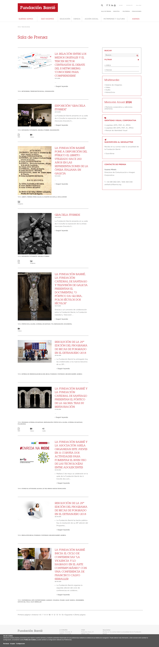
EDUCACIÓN (65, 19)
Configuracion (20, 644)
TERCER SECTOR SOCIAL (37, 91)
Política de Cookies (30, 640)
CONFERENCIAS (26, 600)
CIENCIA (76, 19)
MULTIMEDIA (126, 11)
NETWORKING (26, 91)
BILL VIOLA (26, 601)
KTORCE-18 (25, 488)
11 (52, 615)
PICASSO (62, 600)
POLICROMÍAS (22, 424)
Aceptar (12, 644)
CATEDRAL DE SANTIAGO (43, 324)
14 (60, 615)
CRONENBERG (80, 600)
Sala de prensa (26, 26)
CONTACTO (129, 5)
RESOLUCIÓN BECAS (27, 535)
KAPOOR (20, 601)
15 (62, 615)
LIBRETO (24, 197)
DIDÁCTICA (116, 11)
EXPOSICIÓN (25, 130)
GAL (137, 5)
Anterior (35, 615)
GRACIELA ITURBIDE (43, 130)
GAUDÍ (67, 600)
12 (54, 615)
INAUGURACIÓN (54, 130)
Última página (79, 615)
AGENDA (136, 19)
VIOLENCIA (56, 600)
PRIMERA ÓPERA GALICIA (34, 197)
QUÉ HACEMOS (47, 19)
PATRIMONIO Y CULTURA (114, 19)
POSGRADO (53, 374)
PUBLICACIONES (136, 11)
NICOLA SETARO (62, 197)
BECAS (48, 374)
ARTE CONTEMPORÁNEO (38, 600)
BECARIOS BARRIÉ (71, 374)
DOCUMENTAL (68, 324)
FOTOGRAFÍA (33, 130)
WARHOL (72, 600)
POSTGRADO (61, 374)
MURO (121, 5)
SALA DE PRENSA (106, 11)
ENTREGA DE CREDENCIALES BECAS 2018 (33, 374)
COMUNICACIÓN (49, 91)
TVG (52, 324)
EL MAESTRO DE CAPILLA (49, 197)
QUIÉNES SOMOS (26, 19)
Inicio (19, 26)
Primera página (24, 615)
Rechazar (6, 644)
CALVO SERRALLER (36, 601)
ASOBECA (79, 374)
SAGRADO (49, 600)
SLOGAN (39, 488)
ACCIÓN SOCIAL (91, 19)
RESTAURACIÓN (58, 324)
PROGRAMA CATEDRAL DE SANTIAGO (32, 422)
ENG (140, 5)
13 (57, 615)
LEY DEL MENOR (47, 488)
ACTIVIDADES (32, 488)
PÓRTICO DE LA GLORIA (28, 324)
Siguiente (68, 615)
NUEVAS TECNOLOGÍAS (59, 488)
